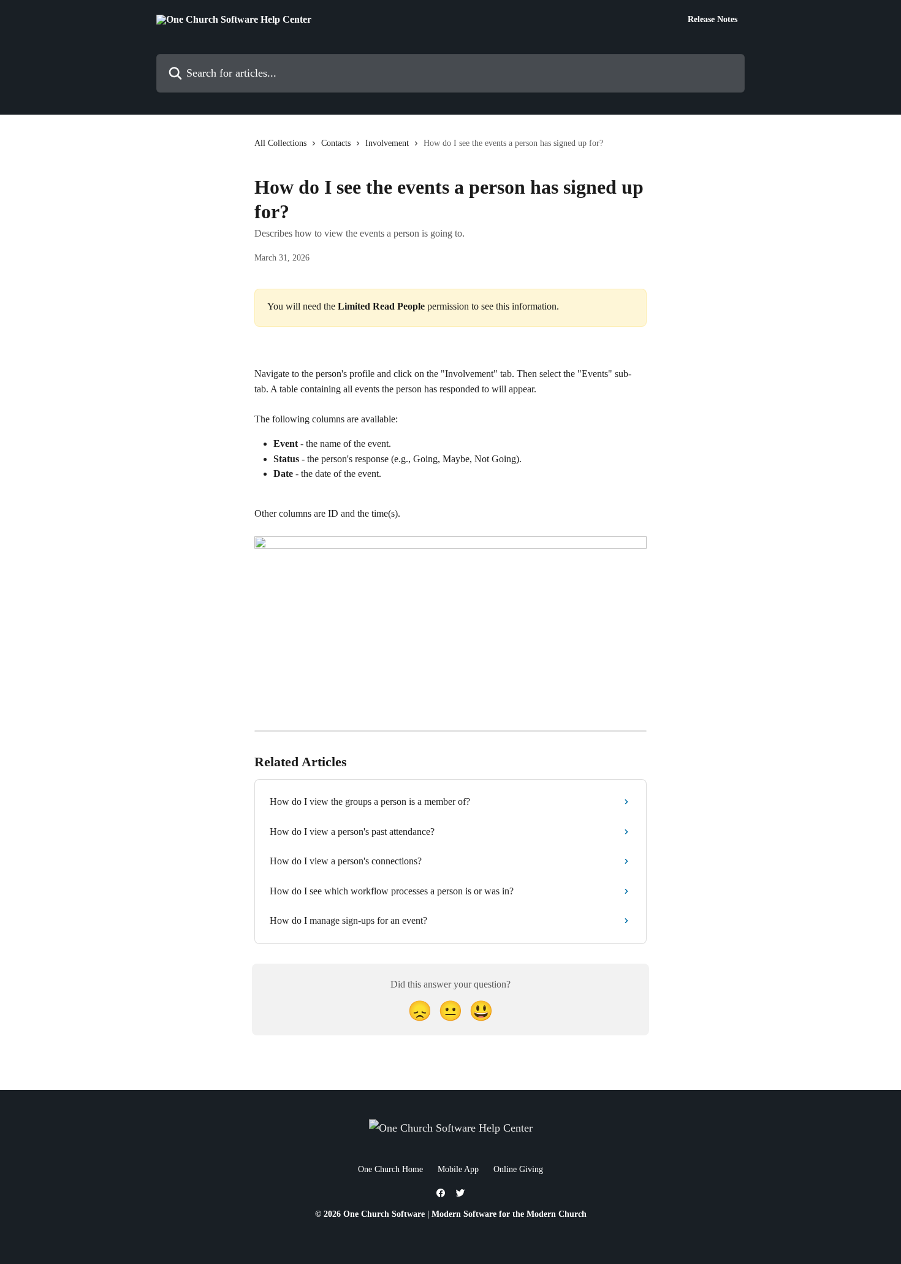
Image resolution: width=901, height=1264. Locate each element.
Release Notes (712, 19)
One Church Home (390, 1169)
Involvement (387, 143)
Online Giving (518, 1169)
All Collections (280, 143)
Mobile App (458, 1169)
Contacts (336, 143)
